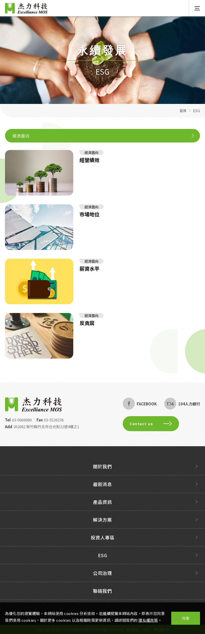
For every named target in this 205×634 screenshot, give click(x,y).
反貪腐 (87, 323)
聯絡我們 (102, 590)
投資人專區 (102, 537)
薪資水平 (90, 268)
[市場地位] (39, 227)
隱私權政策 (148, 620)
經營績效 (90, 160)
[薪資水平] (39, 281)
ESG (102, 555)
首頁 (183, 110)
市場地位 (90, 214)
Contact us (141, 423)
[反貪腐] (39, 336)
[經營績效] (39, 173)
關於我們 (102, 466)
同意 (185, 618)
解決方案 (102, 519)
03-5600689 (22, 419)
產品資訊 (102, 502)
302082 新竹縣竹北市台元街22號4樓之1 (46, 426)
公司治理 (102, 573)
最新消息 (102, 484)
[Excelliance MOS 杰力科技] (33, 404)
